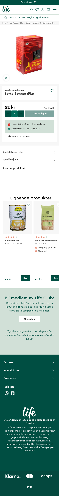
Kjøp (25, 278)
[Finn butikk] (31, 9)
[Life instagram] (6, 395)
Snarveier (10, 378)
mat (21, 23)
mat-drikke (13, 23)
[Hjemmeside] (6, 9)
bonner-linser (32, 23)
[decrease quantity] (8, 113)
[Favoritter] (37, 9)
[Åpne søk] (31, 17)
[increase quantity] (21, 113)
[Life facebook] (12, 395)
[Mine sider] (42, 9)
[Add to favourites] (52, 91)
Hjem (4, 23)
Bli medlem (29, 319)
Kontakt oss (11, 370)
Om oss (8, 362)
